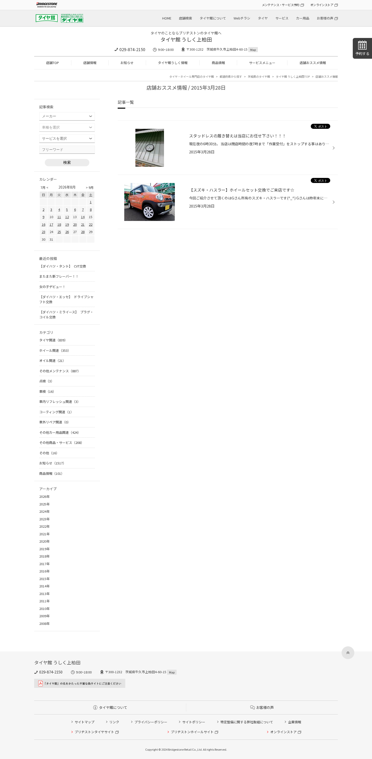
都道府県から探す (231, 76)
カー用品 (302, 18)
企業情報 (294, 722)
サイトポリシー (193, 722)
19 (67, 224)
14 (83, 216)
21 (83, 224)
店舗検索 (185, 18)
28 (83, 231)
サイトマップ (84, 722)
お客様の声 (325, 18)
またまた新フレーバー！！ (59, 276)
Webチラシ (242, 18)
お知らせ (127, 62)
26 (67, 231)
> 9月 (90, 187)
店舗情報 (89, 62)
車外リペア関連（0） (55, 422)
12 (67, 216)
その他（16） (49, 452)
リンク (114, 722)
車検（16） (47, 391)
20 (75, 224)
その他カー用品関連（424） (60, 432)
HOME (166, 18)
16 (43, 224)
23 (43, 231)
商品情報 (218, 62)
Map (253, 50)
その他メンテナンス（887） (60, 370)
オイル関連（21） (52, 360)
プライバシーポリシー (150, 722)
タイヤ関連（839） (53, 340)
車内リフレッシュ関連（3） (59, 401)
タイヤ (263, 18)
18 (59, 224)
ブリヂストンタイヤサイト (94, 731)
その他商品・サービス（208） (61, 442)
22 (90, 224)
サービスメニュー (262, 62)
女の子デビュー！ (52, 286)
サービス (281, 18)
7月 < (44, 187)
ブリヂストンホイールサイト (192, 731)
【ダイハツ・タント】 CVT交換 (62, 266)
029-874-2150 (132, 49)
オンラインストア (321, 5)
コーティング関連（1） (56, 411)
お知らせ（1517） (52, 463)
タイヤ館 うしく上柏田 (186, 39)
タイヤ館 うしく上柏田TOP (293, 76)
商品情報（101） (51, 473)
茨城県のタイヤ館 (259, 76)
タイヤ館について (213, 18)
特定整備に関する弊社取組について (246, 722)
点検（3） (46, 381)
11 (59, 216)
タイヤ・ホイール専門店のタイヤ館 (191, 76)
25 (59, 231)
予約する (362, 53)
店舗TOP (52, 62)
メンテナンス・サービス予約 (280, 5)
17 (51, 224)
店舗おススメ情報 (313, 62)
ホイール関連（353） (55, 350)
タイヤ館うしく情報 (173, 62)
